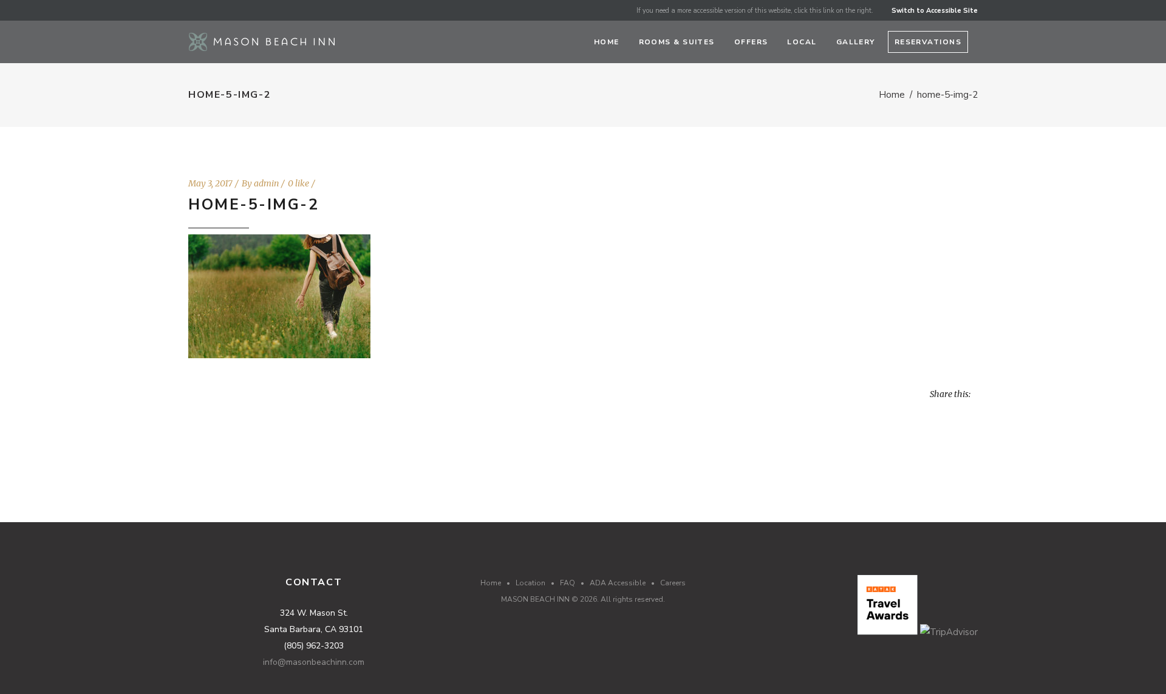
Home (892, 95)
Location (530, 583)
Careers (673, 583)
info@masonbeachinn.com (313, 662)
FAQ (567, 583)
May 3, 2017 (210, 183)
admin (266, 183)
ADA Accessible (618, 583)
